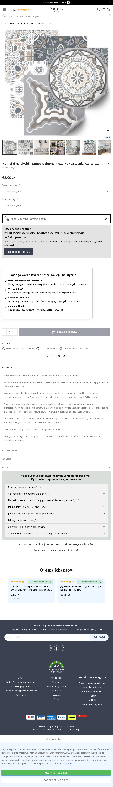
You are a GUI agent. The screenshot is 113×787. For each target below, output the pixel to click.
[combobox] (56, 16)
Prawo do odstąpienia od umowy (21, 690)
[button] (108, 130)
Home (2, 23)
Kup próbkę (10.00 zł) (19, 252)
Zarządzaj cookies (56, 780)
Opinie (56, 699)
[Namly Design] (57, 10)
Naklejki (92, 700)
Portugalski (44, 23)
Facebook (53, 356)
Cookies (68, 763)
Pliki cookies (56, 677)
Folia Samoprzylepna (92, 704)
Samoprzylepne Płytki (20, 23)
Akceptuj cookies (56, 772)
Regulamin (21, 694)
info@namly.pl (75, 729)
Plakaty (92, 695)
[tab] (56, 368)
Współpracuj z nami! (56, 686)
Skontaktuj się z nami (21, 686)
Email (58, 356)
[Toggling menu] (5, 9)
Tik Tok (62, 650)
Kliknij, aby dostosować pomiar (29, 218)
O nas (21, 677)
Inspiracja (56, 694)
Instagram (47, 356)
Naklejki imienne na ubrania (92, 683)
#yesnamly (56, 682)
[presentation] (5, 590)
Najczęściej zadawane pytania (20, 682)
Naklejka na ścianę (92, 687)
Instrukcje (56, 690)
